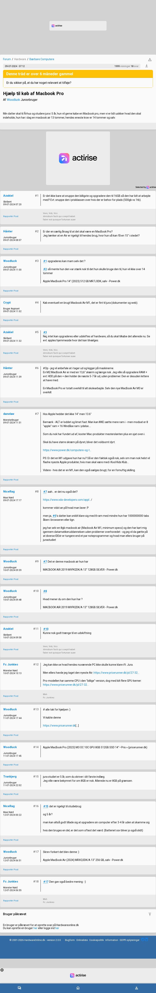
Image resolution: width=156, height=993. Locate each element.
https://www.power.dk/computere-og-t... (67, 450)
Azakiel (8, 195)
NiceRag (9, 491)
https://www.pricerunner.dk (59, 725)
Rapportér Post (10, 216)
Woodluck (13, 100)
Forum (7, 59)
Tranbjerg (10, 776)
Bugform (70, 940)
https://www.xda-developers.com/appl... (67, 499)
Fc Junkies (10, 664)
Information (111, 940)
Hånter (8, 231)
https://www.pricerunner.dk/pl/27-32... (116, 672)
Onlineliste (82, 940)
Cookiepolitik (96, 940)
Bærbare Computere (41, 59)
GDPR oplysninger (129, 940)
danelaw (8, 414)
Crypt (7, 302)
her (35, 928)
